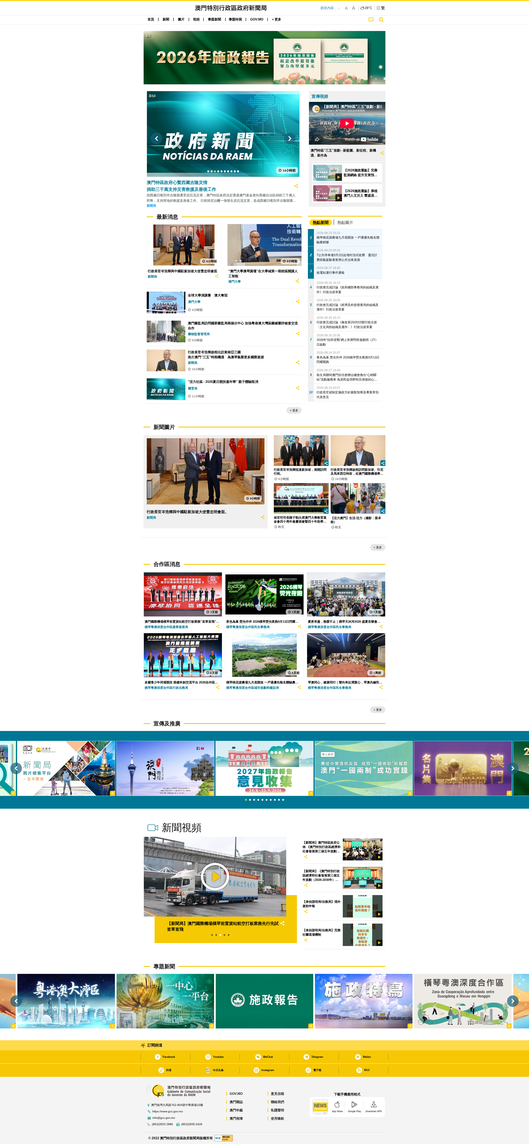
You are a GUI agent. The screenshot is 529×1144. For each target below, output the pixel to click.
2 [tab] (250, 800)
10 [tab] (283, 800)
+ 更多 (294, 410)
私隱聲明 (277, 1110)
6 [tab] (266, 800)
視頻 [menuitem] (196, 19)
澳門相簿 (236, 1118)
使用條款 (277, 1118)
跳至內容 (327, 8)
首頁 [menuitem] (151, 19)
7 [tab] (271, 800)
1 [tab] (246, 800)
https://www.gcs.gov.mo (167, 1111)
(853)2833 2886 (162, 1124)
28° (369, 8)
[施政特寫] (363, 1001)
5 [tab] (262, 800)
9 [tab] (279, 800)
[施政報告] (264, 1001)
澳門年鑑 (236, 1110)
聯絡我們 (277, 1102)
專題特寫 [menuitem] (235, 19)
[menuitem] (166, 19)
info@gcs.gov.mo (164, 1117)
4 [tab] (258, 800)
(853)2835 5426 (191, 1124)
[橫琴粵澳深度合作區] (462, 1001)
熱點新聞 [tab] (321, 222)
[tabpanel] (264, 768)
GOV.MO (236, 1093)
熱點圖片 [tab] (345, 222)
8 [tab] (275, 800)
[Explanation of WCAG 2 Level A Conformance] (223, 1138)
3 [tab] (254, 800)
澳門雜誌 (236, 1102)
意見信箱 (277, 1093)
